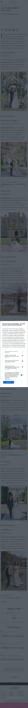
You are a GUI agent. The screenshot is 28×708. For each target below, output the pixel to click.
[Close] (24, 323)
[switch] (22, 355)
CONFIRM (8, 382)
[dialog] (14, 354)
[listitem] (14, 352)
